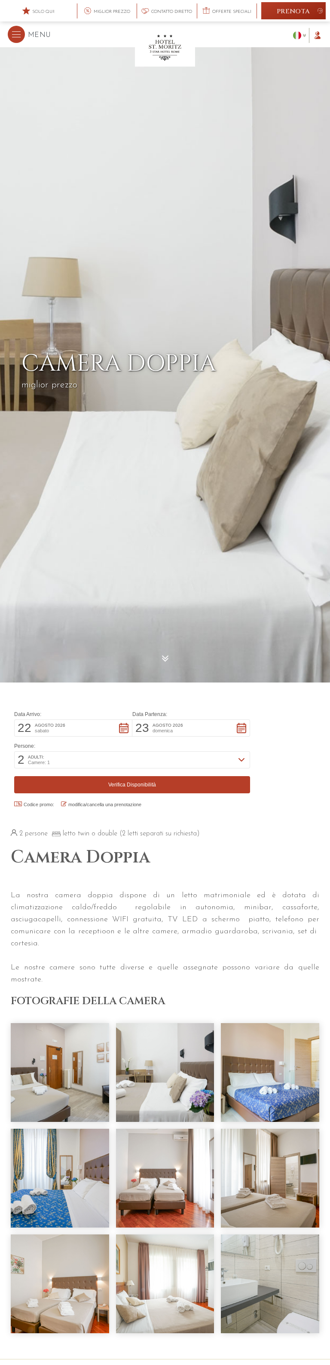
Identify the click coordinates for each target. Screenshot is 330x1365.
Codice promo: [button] (39, 804)
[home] (165, 47)
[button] (29, 34)
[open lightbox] (60, 1072)
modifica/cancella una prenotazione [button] (104, 804)
